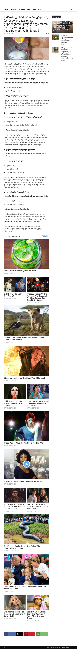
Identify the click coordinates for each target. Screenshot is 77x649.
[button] (71, 9)
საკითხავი (13, 9)
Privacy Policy (65, 647)
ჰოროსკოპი (22, 9)
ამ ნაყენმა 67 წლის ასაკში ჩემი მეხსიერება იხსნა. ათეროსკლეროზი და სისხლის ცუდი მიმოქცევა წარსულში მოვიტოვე (67, 53)
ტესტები (29, 9)
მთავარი (7, 9)
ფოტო (39, 9)
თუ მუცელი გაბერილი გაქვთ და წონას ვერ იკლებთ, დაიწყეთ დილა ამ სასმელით (67, 39)
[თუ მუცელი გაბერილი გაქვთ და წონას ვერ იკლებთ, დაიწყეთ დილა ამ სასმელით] (55, 37)
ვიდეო (34, 9)
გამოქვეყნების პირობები (53, 647)
